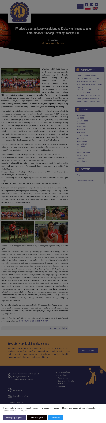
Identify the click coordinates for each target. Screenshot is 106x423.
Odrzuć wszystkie (37, 418)
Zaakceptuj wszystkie (14, 418)
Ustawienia (55, 418)
